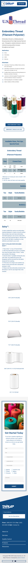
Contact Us (16, 525)
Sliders (14, 471)
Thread (8, 471)
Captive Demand (21, 557)
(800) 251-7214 (10, 522)
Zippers (8, 469)
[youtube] (15, 561)
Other (15, 473)
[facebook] (12, 561)
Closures (8, 473)
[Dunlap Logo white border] (9, 3)
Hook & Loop (16, 469)
